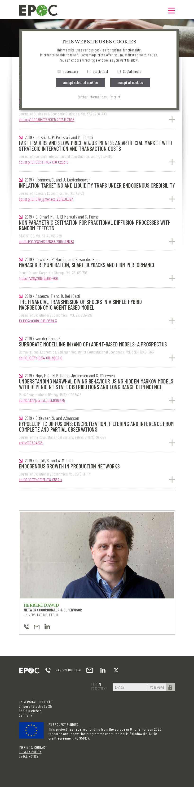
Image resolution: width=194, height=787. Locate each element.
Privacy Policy (30, 751)
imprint (115, 96)
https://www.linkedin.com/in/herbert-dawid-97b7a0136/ (47, 626)
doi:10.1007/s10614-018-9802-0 (40, 357)
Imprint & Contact (33, 747)
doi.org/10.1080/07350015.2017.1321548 (46, 119)
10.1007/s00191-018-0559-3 (38, 320)
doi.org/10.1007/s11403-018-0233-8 (43, 162)
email (89, 670)
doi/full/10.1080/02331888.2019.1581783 (46, 241)
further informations (92, 96)
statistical (100, 71)
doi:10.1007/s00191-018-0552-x (40, 479)
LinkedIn (102, 670)
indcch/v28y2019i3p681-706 (38, 278)
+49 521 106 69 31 (68, 670)
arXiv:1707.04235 (31, 442)
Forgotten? (99, 688)
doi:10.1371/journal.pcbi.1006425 (42, 400)
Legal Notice (29, 756)
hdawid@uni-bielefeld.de (37, 626)
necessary (70, 71)
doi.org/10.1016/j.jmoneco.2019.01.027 (46, 199)
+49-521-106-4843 (26, 626)
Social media (132, 71)
